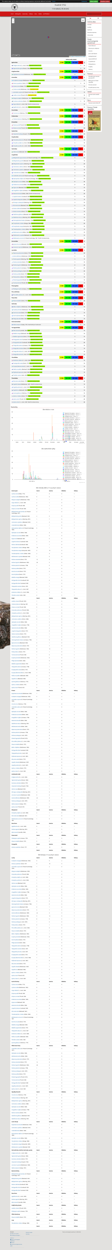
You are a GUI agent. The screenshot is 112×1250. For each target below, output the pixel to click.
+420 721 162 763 (14, 1233)
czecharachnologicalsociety (16, 1244)
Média (40, 14)
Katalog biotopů (92, 56)
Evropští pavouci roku (93, 87)
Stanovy (90, 69)
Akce (36, 14)
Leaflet (72, 56)
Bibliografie (18, 14)
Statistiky (27, 1234)
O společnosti (91, 61)
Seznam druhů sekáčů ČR (93, 95)
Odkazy (31, 14)
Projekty (90, 66)
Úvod (12, 14)
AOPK (11, 1245)
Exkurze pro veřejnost (93, 48)
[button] (48, 37)
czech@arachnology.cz (15, 1235)
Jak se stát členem (92, 53)
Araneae (89, 24)
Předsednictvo (92, 64)
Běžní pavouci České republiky (93, 81)
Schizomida (90, 35)
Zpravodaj (24, 14)
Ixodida (89, 27)
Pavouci (12, 1242)
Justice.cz (12, 1237)
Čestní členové (92, 45)
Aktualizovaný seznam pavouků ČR (93, 77)
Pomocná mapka (29, 1232)
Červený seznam (92, 85)
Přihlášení (46, 14)
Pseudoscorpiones (91, 32)
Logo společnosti (92, 59)
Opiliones (89, 30)
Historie (90, 51)
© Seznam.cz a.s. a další (79, 56)
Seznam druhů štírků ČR (94, 103)
